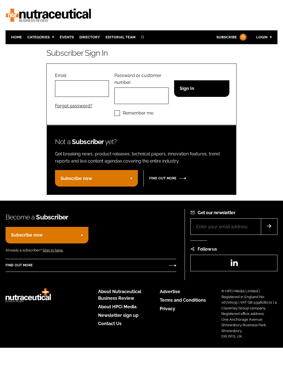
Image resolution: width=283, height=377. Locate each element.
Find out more (162, 178)
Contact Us (110, 323)
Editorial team (120, 37)
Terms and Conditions (183, 300)
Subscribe (226, 37)
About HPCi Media (117, 306)
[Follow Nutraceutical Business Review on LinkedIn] (234, 264)
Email (60, 75)
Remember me (138, 113)
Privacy (167, 308)
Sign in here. (53, 250)
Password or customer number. (137, 79)
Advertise (170, 291)
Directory (89, 37)
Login (262, 37)
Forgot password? (73, 105)
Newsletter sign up (118, 315)
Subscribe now (76, 178)
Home (16, 37)
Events (67, 37)
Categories (38, 37)
